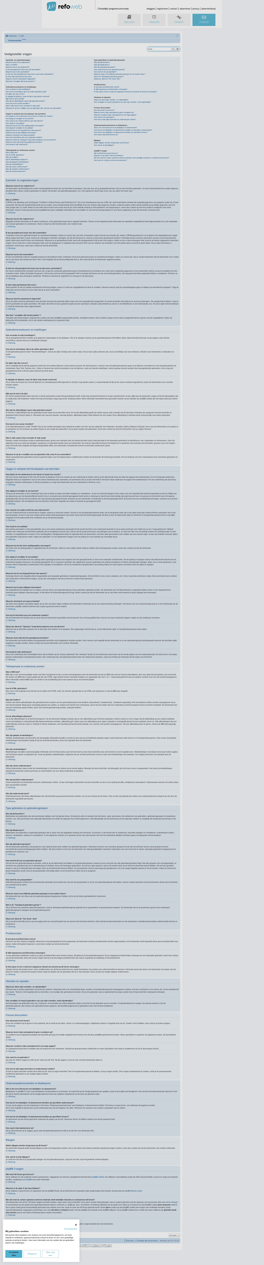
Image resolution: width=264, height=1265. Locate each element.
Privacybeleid (70, 1229)
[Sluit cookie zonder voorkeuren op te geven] (76, 1224)
